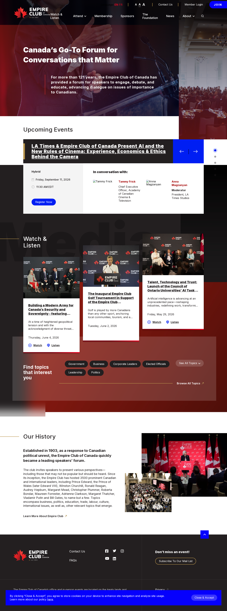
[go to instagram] (122, 551)
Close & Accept (204, 597)
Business (98, 364)
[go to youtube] (107, 558)
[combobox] (190, 363)
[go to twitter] (114, 551)
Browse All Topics (189, 383)
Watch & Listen (56, 16)
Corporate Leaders (125, 364)
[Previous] (182, 151)
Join (218, 4)
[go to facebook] (106, 551)
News (170, 16)
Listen (56, 345)
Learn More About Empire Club (43, 516)
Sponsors (127, 16)
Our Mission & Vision (193, 33)
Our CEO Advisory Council (195, 71)
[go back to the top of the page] (204, 534)
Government (76, 364)
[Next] (195, 151)
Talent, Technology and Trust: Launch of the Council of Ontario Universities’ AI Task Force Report (172, 286)
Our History (191, 24)
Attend (78, 16)
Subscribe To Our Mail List (86, 40)
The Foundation (150, 16)
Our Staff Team (194, 79)
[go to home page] (31, 12)
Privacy (160, 589)
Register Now (43, 202)
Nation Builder (84, 31)
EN (116, 4)
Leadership (75, 372)
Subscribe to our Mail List (175, 561)
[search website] (202, 16)
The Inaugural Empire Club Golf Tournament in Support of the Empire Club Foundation (111, 298)
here (50, 599)
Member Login (194, 4)
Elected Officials (156, 364)
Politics (95, 372)
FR (120, 4)
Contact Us (165, 4)
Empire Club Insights (192, 50)
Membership (103, 16)
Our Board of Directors (192, 61)
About (187, 16)
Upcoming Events (86, 24)
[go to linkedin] (114, 559)
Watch (37, 345)
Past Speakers (193, 41)
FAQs (78, 49)
